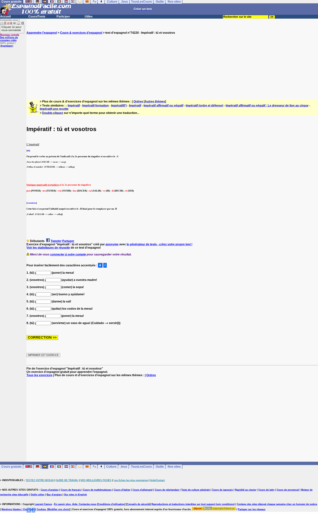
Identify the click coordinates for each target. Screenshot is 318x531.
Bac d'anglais (54, 494)
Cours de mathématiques (97, 489)
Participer (63, 16)
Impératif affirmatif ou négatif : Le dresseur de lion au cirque (267, 105)
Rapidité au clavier (245, 489)
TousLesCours (141, 466)
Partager (68, 241)
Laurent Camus (43, 504)
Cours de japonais (222, 489)
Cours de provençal (288, 489)
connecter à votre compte (68, 254)
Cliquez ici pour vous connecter (11, 28)
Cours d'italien (122, 489)
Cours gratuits (11, 466)
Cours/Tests (36, 16)
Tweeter (56, 241)
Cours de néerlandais (167, 489)
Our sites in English (75, 494)
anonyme (112, 244)
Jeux (123, 466)
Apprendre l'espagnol (41, 32)
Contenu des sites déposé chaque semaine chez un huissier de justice (277, 504)
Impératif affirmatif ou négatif (163, 105)
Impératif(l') (119, 105)
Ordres (138, 101)
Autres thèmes (155, 101)
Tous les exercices (39, 375)
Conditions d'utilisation (111, 504)
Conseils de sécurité (138, 504)
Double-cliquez (52, 112)
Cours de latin (266, 489)
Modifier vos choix (58, 509)
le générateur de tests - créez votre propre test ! (159, 244)
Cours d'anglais (50, 489)
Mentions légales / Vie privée (17, 509)
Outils (160, 466)
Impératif (74, 105)
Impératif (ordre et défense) (204, 105)
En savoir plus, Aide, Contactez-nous (75, 504)
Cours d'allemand (142, 489)
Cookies (41, 509)
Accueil (5, 16)
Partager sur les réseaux (251, 509)
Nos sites (174, 466)
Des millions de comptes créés (9, 37)
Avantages (7, 45)
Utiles (89, 16)
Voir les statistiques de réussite (48, 247)
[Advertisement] (172, 63)
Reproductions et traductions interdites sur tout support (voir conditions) (193, 504)
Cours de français (71, 489)
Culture (111, 466)
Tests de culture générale (195, 489)
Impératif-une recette (54, 108)
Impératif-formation (95, 105)
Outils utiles (37, 494)
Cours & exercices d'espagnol (81, 32)
